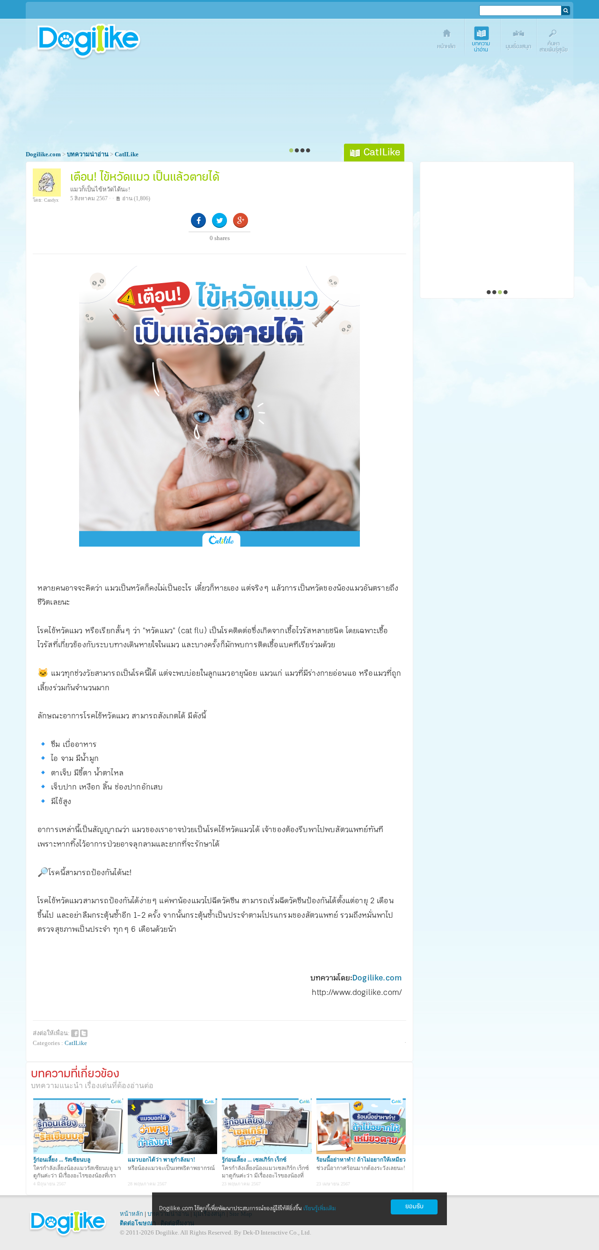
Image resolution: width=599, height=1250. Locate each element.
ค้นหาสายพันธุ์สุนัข (555, 41)
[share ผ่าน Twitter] (84, 1032)
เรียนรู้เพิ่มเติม (319, 1208)
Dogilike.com (377, 978)
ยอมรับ (414, 1206)
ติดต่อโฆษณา (138, 1223)
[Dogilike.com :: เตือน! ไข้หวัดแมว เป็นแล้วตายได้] (219, 544)
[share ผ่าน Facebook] (75, 1032)
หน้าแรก (447, 41)
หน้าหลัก (131, 1213)
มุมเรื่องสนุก (519, 41)
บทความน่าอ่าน (483, 41)
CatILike (76, 1042)
